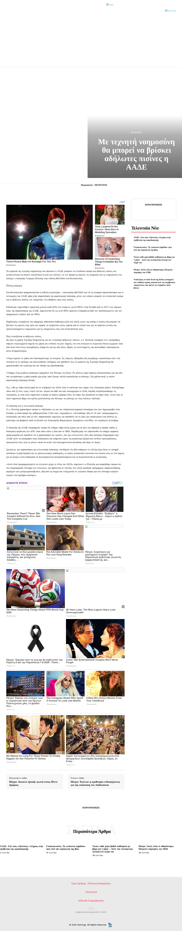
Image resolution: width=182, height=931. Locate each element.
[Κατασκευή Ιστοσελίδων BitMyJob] (110, 925)
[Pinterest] (153, 212)
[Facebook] (140, 212)
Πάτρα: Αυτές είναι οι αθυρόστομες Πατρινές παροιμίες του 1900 (156, 847)
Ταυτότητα (91, 892)
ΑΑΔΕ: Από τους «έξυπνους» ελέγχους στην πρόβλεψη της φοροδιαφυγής (152, 238)
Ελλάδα (136, 132)
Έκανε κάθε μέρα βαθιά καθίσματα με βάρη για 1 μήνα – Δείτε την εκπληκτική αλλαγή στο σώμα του (154, 260)
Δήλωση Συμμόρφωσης (91, 900)
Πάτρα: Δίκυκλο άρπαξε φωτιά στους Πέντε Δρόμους (33, 783)
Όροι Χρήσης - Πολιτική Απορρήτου (91, 883)
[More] (167, 212)
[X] (147, 212)
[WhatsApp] (160, 212)
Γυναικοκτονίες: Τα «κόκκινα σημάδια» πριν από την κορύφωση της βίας (153, 248)
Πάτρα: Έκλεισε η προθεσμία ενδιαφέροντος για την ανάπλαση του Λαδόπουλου (95, 783)
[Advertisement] (91, 45)
